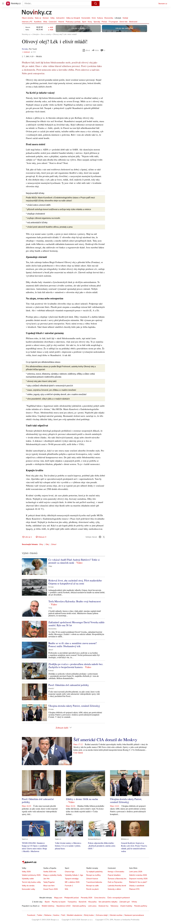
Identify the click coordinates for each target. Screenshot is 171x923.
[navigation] (3, 4)
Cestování (53, 22)
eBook (88, 50)
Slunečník (82, 902)
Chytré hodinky (126, 906)
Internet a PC (27, 22)
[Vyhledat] (96, 3)
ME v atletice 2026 (72, 882)
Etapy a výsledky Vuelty (52, 875)
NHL (66, 889)
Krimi (94, 18)
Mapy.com (58, 898)
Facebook (31, 915)
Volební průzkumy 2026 (31, 875)
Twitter (39, 915)
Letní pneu (92, 906)
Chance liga (69, 872)
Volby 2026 (26, 872)
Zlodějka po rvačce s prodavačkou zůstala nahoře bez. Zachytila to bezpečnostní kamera (75, 665)
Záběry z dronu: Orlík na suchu (82, 799)
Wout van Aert (48, 886)
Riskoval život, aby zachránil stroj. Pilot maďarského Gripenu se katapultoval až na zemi (75, 582)
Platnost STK (134, 889)
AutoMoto (38, 22)
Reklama (47, 915)
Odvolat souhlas (116, 915)
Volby (52, 18)
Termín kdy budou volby (31, 882)
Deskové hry (103, 906)
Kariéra (56, 915)
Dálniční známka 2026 (138, 875)
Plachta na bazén (59, 902)
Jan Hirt (46, 879)
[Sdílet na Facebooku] (100, 537)
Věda (45, 22)
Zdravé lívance (92, 879)
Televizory (114, 906)
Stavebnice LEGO (63, 906)
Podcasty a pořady (73, 22)
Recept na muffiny (93, 875)
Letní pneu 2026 (135, 872)
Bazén (47, 902)
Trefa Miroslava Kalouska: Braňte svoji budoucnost (74, 601)
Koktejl (125, 18)
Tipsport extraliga (71, 879)
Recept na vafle (92, 886)
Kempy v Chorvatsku (116, 872)
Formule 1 (69, 886)
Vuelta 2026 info (49, 872)
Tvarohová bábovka (94, 882)
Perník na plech (92, 889)
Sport (84, 22)
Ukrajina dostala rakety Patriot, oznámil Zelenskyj (74, 705)
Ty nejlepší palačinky (94, 872)
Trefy (50, 608)
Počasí (104, 22)
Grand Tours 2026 (50, 889)
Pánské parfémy (140, 906)
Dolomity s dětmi (114, 889)
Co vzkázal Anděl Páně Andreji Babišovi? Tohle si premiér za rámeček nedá (74, 561)
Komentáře (85, 18)
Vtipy (50, 566)
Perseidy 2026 (86, 898)
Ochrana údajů (102, 915)
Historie (61, 22)
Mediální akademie (74, 915)
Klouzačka (92, 902)
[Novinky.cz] (37, 13)
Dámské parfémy (79, 906)
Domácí (46, 18)
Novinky (25, 49)
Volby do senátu (28, 886)
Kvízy (90, 22)
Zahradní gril (124, 902)
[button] (34, 566)
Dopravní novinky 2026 (138, 879)
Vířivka (134, 902)
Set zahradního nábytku (108, 902)
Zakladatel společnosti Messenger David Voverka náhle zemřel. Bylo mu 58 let (76, 624)
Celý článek (78, 752)
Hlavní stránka (27, 18)
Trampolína (72, 902)
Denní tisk (123, 22)
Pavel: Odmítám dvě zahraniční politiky (68, 685)
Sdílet (97, 50)
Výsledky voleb (28, 879)
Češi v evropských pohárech (118, 898)
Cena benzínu (99, 898)
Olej (47, 544)
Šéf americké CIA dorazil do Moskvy (105, 739)
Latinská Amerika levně (117, 886)
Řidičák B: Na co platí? (138, 882)
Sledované (133, 22)
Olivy (41, 544)
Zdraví (53, 544)
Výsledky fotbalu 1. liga (74, 875)
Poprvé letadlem (114, 875)
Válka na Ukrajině (73, 18)
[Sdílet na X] (104, 537)
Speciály (97, 22)
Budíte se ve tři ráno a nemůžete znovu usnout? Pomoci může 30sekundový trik (72, 644)
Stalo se (38, 18)
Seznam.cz (162, 4)
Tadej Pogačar (49, 882)
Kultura (100, 18)
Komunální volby (28, 889)
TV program (113, 22)
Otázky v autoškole (136, 886)
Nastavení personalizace (134, 915)
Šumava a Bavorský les (117, 879)
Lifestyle (118, 18)
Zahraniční (60, 18)
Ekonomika (108, 18)
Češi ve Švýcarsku (115, 882)
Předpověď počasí (71, 898)
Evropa (51, 587)
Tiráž (63, 915)
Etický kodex (89, 915)
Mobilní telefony (48, 906)
